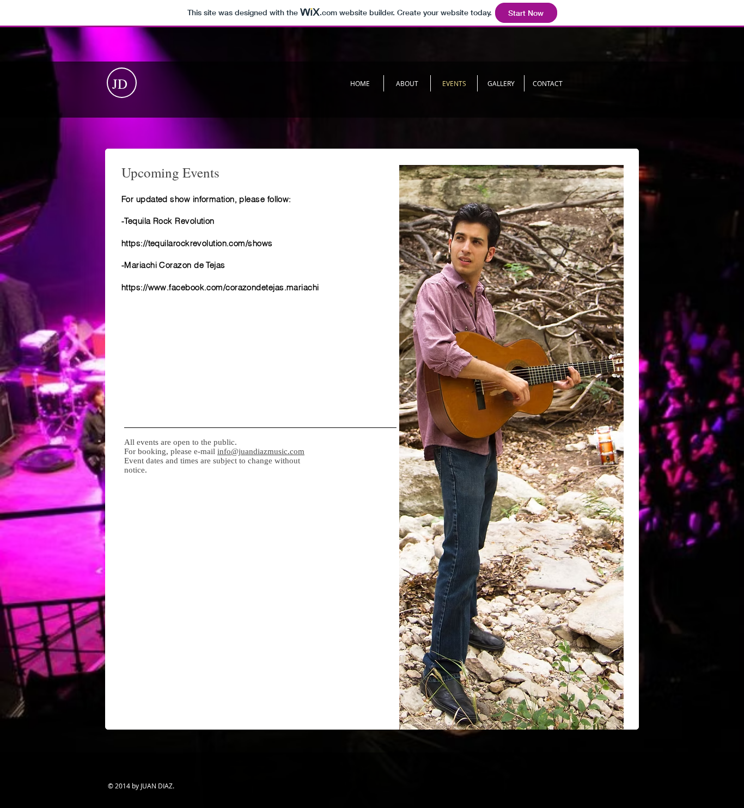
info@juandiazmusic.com (260, 451)
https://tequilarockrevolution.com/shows (197, 243)
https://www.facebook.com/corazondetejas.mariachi (220, 287)
